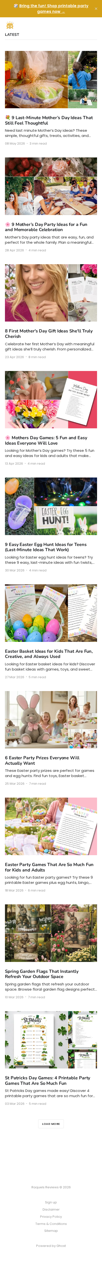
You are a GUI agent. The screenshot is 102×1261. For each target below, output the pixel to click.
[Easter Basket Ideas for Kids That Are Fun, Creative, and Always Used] (51, 631)
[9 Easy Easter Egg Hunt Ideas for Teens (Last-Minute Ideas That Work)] (51, 524)
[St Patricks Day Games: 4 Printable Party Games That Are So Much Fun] (51, 1058)
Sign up (51, 1202)
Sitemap (51, 1230)
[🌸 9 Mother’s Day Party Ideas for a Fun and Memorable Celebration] (51, 204)
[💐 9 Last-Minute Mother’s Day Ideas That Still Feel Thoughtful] (51, 98)
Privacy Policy (51, 1216)
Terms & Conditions (51, 1223)
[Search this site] (84, 25)
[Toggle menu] (94, 25)
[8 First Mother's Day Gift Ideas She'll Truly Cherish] (51, 311)
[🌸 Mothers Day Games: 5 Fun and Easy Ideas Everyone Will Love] (51, 418)
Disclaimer (51, 1209)
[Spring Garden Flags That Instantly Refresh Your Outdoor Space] (51, 951)
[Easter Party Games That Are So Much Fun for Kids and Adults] (51, 844)
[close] (96, 9)
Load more (51, 1124)
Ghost (61, 1245)
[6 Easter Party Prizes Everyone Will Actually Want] (51, 738)
